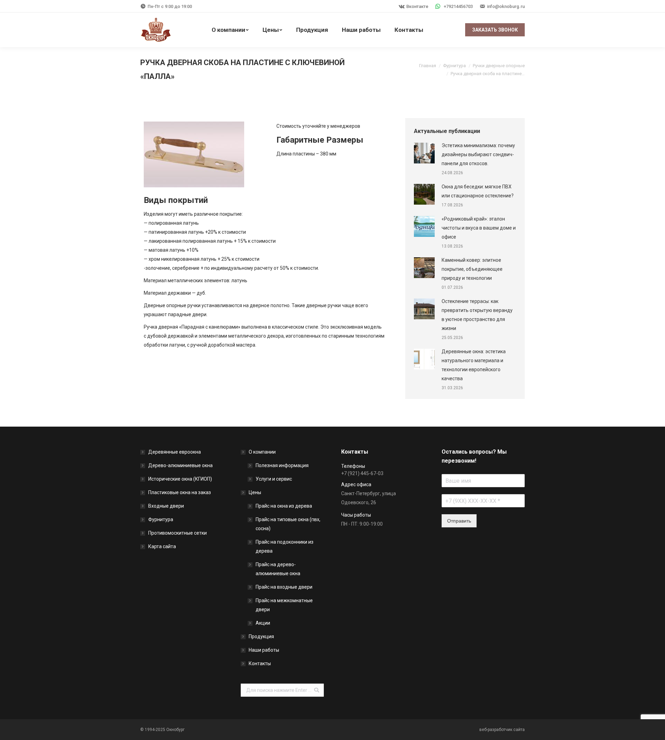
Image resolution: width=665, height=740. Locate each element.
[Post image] (424, 153)
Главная (427, 65)
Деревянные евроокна (174, 452)
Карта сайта (162, 546)
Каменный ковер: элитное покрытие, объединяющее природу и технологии (472, 269)
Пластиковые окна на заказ (179, 492)
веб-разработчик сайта (502, 729)
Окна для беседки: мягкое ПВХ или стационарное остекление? (478, 191)
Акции (263, 623)
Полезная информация (282, 465)
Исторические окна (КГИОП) (180, 479)
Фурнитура (454, 65)
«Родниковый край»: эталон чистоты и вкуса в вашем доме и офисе (479, 228)
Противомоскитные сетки (177, 533)
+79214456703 (458, 6)
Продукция (261, 636)
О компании (262, 452)
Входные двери (166, 506)
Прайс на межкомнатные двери (284, 605)
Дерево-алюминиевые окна (180, 465)
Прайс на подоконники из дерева (284, 546)
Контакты (260, 663)
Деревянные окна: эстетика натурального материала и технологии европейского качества (474, 365)
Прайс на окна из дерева (284, 506)
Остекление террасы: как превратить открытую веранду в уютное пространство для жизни (477, 314)
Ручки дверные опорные (499, 65)
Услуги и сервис (274, 479)
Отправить (459, 521)
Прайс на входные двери (284, 587)
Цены (255, 492)
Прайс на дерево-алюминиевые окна (278, 569)
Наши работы (264, 650)
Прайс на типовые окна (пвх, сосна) (288, 524)
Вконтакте (417, 6)
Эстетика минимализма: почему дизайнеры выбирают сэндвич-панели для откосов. (478, 154)
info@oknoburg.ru (506, 6)
